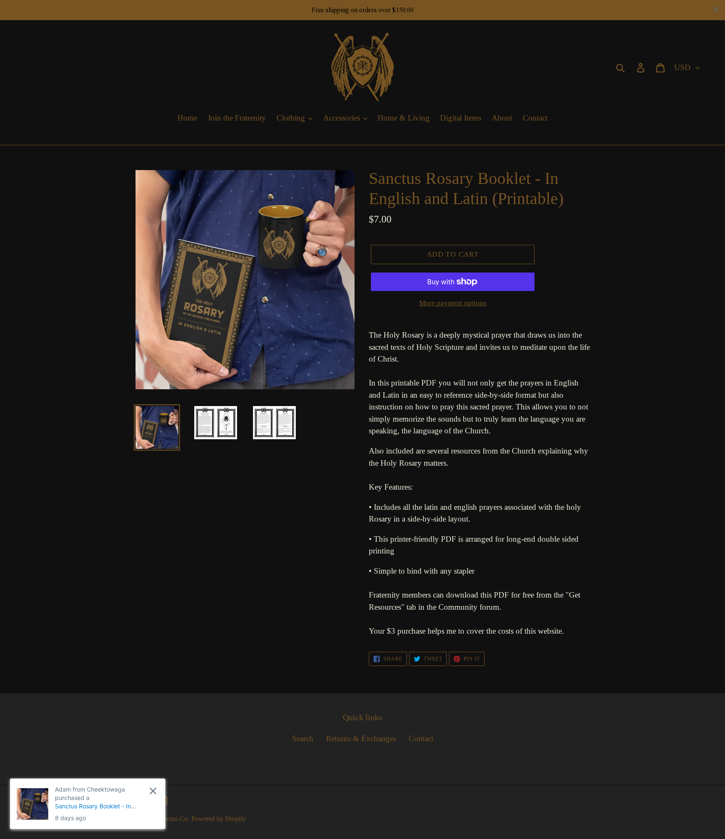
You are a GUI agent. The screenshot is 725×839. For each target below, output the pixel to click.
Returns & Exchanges (361, 738)
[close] (153, 791)
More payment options (452, 303)
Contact (421, 738)
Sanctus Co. (173, 818)
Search (302, 738)
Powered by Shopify (218, 818)
